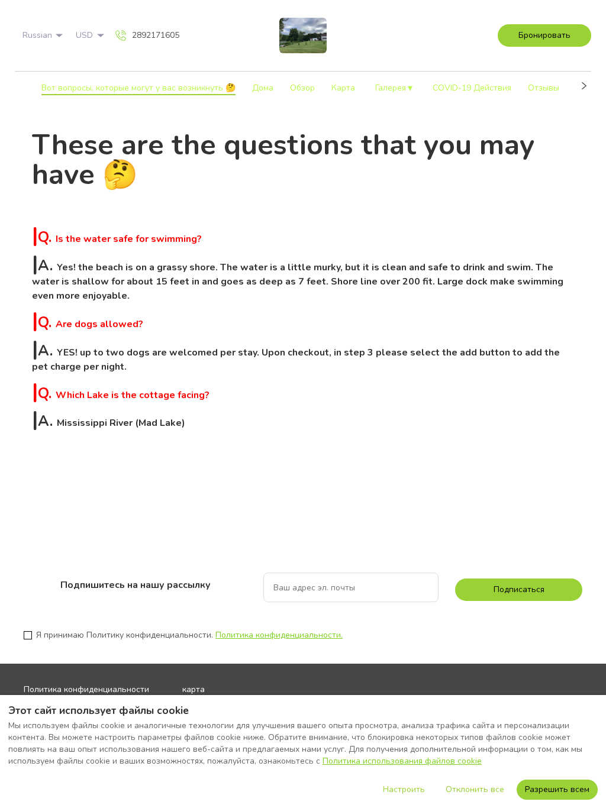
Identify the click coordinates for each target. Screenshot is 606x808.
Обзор (302, 87)
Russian (37, 35)
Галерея (394, 88)
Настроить (404, 789)
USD (84, 35)
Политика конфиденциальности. (279, 635)
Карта (343, 87)
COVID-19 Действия (472, 87)
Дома (262, 87)
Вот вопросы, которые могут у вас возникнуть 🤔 (138, 87)
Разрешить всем (557, 789)
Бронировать (544, 35)
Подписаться (519, 589)
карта (193, 689)
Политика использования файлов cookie (402, 761)
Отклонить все (475, 789)
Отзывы (543, 87)
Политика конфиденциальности (86, 689)
